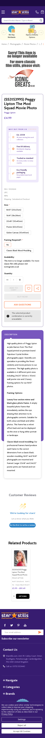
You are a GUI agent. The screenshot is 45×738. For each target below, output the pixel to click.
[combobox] (23, 20)
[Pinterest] (18, 625)
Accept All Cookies (21, 731)
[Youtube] (25, 625)
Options (23, 596)
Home (4, 44)
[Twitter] (11, 625)
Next (41, 32)
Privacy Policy (7, 714)
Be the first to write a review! (22, 525)
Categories (13, 687)
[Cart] (42, 12)
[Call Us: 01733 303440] (38, 12)
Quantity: (8, 273)
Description (10, 334)
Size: (7, 205)
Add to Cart (14, 289)
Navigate (12, 680)
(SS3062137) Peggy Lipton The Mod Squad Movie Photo (19, 572)
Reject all (22, 725)
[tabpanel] (21, 575)
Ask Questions (22, 304)
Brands (10, 693)
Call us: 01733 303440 (15, 666)
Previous (4, 32)
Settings (22, 719)
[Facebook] (5, 625)
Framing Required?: (13, 240)
